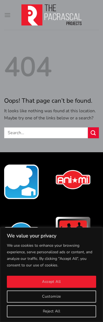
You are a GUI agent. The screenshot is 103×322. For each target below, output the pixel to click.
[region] (51, 275)
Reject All (51, 311)
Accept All (51, 281)
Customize (51, 296)
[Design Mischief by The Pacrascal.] (51, 14)
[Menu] (7, 15)
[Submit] (93, 132)
